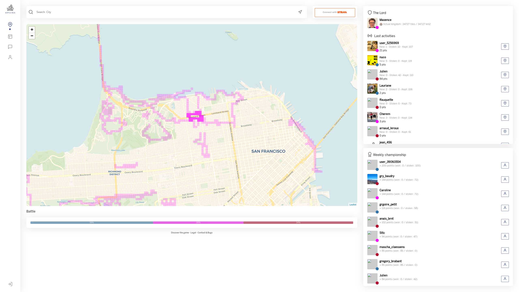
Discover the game (180, 233)
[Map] (10, 25)
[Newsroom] (10, 47)
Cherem (385, 114)
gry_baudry (387, 176)
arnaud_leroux (389, 128)
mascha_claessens (392, 247)
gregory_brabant (391, 261)
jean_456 (386, 142)
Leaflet (353, 204)
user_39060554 (390, 162)
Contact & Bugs (205, 233)
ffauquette (386, 100)
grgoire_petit (388, 204)
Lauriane (385, 86)
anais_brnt (387, 219)
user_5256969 (389, 43)
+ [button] (32, 29)
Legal (193, 233)
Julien (383, 71)
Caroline (385, 190)
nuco (383, 57)
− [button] (32, 35)
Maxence (385, 20)
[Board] (10, 37)
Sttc (382, 233)
